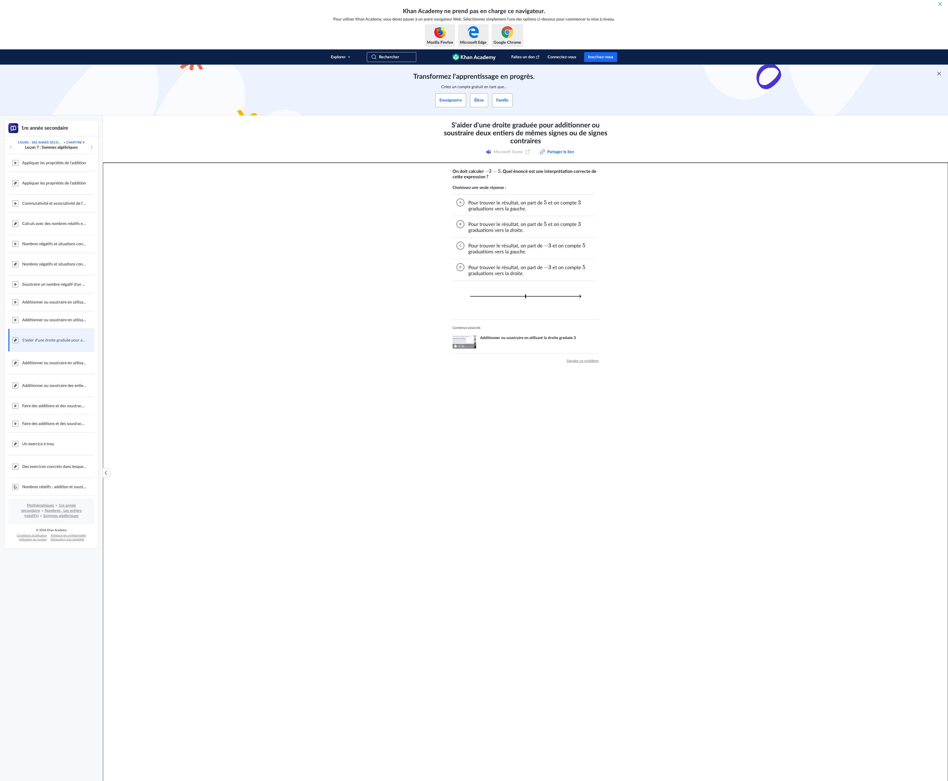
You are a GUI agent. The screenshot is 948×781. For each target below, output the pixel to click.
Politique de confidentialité (68, 535)
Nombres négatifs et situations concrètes (54, 244)
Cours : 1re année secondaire (40, 142)
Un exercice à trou (38, 444)
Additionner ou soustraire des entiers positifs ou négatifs (54, 386)
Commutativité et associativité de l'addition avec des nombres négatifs (54, 203)
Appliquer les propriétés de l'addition (54, 163)
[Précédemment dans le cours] (11, 147)
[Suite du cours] (92, 147)
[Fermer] (940, 4)
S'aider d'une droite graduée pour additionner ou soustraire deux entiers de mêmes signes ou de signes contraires (54, 340)
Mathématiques (40, 505)
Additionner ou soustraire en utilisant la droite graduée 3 (54, 320)
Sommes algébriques (61, 516)
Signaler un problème (583, 361)
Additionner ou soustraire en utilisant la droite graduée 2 (54, 302)
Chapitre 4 (75, 142)
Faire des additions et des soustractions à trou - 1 (54, 406)
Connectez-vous (562, 57)
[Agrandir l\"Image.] (525, 296)
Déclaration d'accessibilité (67, 539)
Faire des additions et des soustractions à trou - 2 (54, 424)
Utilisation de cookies (33, 539)
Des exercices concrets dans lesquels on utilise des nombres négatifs (54, 467)
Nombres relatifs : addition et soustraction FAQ (54, 487)
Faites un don (523, 57)
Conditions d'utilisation (32, 535)
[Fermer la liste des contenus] (107, 473)
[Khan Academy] (474, 57)
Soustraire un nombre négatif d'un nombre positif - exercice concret (54, 284)
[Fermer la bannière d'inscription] (939, 74)
